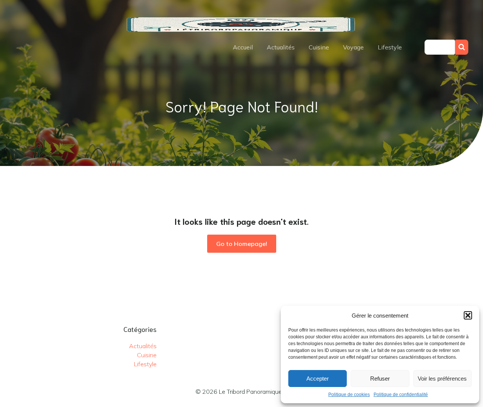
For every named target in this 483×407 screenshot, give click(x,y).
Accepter (317, 378)
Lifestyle (390, 47)
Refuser (380, 378)
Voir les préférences (442, 378)
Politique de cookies (349, 394)
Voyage (353, 47)
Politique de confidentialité (401, 394)
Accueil (243, 47)
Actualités (281, 47)
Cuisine (319, 47)
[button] (468, 315)
